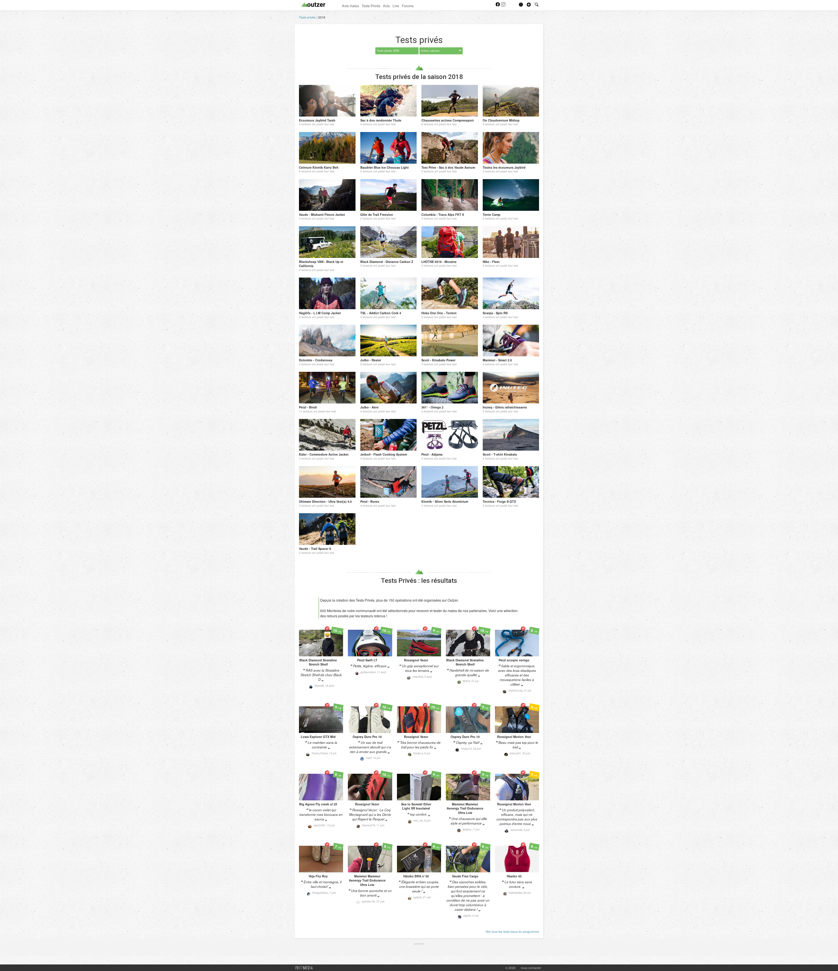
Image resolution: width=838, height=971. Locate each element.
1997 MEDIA (305, 968)
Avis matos (350, 5)
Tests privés (307, 17)
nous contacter (531, 968)
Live (396, 5)
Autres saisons (430, 50)
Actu (386, 5)
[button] (528, 4)
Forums (408, 5)
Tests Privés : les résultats (419, 580)
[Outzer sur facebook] (498, 5)
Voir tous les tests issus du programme (512, 931)
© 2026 (510, 968)
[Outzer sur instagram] (503, 5)
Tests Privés (371, 5)
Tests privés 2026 (388, 50)
